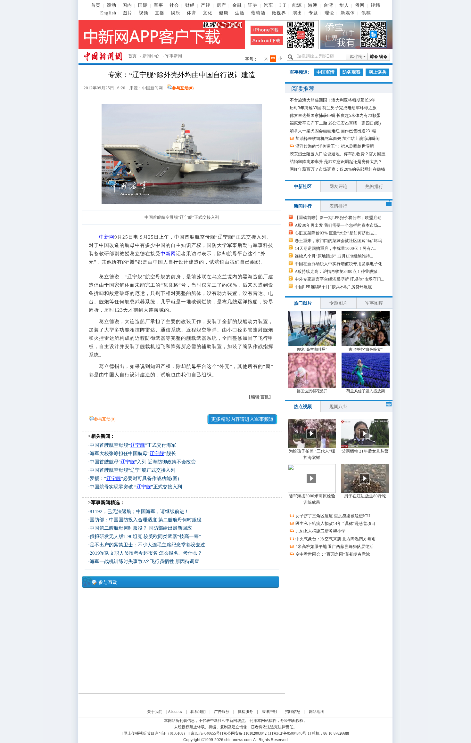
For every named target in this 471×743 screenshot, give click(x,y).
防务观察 (351, 72)
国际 (143, 5)
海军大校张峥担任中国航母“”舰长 (133, 453)
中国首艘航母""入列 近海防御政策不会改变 (143, 461)
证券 (253, 5)
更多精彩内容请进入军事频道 (242, 419)
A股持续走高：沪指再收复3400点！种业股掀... (337, 271)
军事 (158, 5)
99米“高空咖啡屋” (312, 349)
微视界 (279, 13)
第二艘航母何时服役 (180, 519)
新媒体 (348, 13)
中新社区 (303, 186)
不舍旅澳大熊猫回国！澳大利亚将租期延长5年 (332, 100)
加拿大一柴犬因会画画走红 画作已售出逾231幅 (333, 130)
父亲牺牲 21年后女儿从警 (365, 451)
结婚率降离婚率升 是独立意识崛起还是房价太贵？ (336, 161)
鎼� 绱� (378, 56)
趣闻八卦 (338, 406)
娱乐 (175, 13)
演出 (297, 13)
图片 (127, 13)
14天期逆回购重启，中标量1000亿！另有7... (335, 248)
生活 (239, 13)
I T (282, 5)
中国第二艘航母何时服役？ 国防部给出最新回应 (141, 528)
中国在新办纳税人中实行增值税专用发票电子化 (338, 263)
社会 (174, 5)
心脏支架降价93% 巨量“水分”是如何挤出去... (336, 233)
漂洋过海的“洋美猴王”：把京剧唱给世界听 (334, 146)
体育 (191, 13)
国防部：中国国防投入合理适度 (123, 519)
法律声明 (269, 711)
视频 (143, 13)
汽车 (268, 5)
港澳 (313, 5)
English (108, 13)
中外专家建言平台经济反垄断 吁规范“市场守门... (339, 279)
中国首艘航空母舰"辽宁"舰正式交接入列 (132, 470)
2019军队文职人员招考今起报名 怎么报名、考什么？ (146, 553)
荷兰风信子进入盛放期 (365, 391)
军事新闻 (173, 55)
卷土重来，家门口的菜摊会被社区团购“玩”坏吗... (340, 240)
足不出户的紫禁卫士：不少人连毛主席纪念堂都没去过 (147, 544)
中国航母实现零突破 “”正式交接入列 (136, 486)
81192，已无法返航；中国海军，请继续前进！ (139, 511)
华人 (344, 5)
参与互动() (183, 88)
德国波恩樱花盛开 (312, 391)
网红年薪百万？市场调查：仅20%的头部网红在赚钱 (337, 169)
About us (175, 711)
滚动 (111, 5)
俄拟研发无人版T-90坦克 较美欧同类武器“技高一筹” (145, 536)
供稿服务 (245, 711)
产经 (206, 5)
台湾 (328, 5)
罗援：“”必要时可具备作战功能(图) (134, 478)
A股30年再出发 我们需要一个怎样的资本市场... (338, 225)
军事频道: (299, 72)
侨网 (360, 5)
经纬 (375, 5)
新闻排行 (303, 206)
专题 (313, 13)
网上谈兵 (377, 72)
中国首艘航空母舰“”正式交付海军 (133, 445)
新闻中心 (151, 55)
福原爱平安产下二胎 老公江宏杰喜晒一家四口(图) (335, 123)
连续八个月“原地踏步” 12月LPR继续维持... (334, 256)
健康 (223, 13)
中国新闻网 (152, 88)
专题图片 (338, 303)
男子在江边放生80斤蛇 (365, 496)
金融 (237, 5)
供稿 (366, 13)
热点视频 (303, 406)
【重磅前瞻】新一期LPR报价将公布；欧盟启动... (339, 217)
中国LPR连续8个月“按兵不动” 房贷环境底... (335, 286)
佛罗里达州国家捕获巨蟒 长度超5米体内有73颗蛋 (335, 115)
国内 (127, 5)
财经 (190, 5)
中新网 (106, 237)
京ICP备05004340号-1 (291, 733)
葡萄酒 (258, 13)
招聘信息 (293, 711)
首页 (96, 5)
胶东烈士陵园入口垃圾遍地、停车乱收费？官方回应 (337, 153)
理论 (329, 13)
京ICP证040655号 (205, 733)
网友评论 (338, 186)
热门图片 (303, 303)
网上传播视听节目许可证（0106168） (155, 733)
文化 (207, 13)
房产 (221, 5)
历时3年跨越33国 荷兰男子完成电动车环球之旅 (333, 107)
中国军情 (326, 72)
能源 (297, 5)
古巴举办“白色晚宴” (366, 349)
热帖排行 (374, 186)
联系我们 (198, 711)
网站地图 (316, 711)
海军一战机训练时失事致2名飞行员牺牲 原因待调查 (144, 561)
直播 (159, 13)
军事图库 (374, 303)
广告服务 (221, 711)
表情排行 (338, 206)
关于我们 (154, 711)
